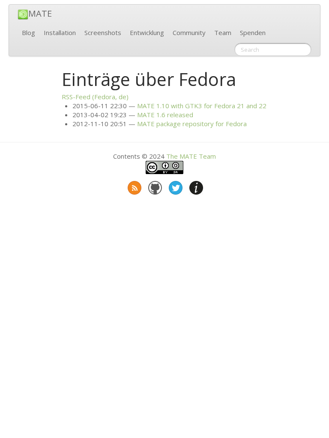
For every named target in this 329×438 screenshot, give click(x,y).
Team (222, 32)
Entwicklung (147, 32)
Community (189, 32)
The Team (191, 156)
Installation (60, 32)
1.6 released (165, 114)
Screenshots (102, 32)
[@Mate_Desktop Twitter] (174, 186)
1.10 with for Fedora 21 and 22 (201, 105)
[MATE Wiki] (195, 186)
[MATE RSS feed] (133, 186)
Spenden (253, 32)
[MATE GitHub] (154, 186)
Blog (28, 32)
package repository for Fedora (192, 123)
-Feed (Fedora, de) (95, 96)
